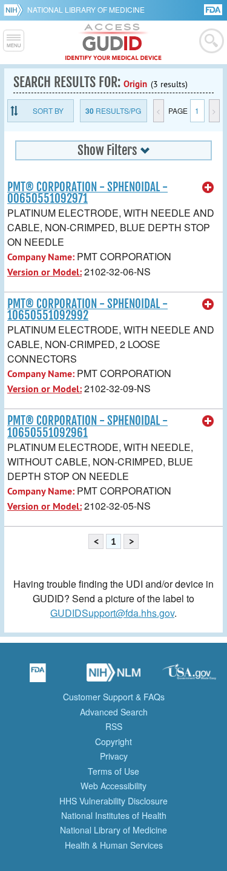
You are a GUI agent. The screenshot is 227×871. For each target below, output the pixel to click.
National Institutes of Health (113, 815)
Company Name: (40, 257)
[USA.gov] (189, 676)
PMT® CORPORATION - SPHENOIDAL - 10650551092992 (87, 310)
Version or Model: (44, 272)
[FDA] (214, 9)
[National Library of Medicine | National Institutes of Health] (114, 676)
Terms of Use (113, 771)
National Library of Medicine (86, 9)
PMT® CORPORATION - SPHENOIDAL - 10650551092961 (87, 426)
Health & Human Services (114, 845)
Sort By (48, 110)
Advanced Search (114, 712)
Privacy (114, 756)
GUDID (113, 42)
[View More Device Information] (208, 188)
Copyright (113, 741)
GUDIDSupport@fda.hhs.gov (112, 613)
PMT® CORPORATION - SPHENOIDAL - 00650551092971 (87, 193)
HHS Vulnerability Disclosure (113, 801)
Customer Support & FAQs (114, 697)
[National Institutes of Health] (15, 9)
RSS (113, 726)
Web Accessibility (113, 786)
